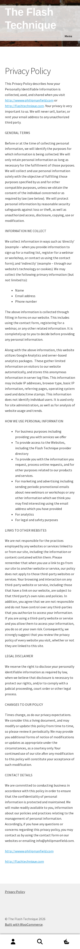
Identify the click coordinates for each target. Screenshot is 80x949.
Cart (61, 938)
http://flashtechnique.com (24, 106)
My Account (13, 941)
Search (40, 941)
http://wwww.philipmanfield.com (29, 100)
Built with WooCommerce (24, 924)
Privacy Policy (15, 892)
